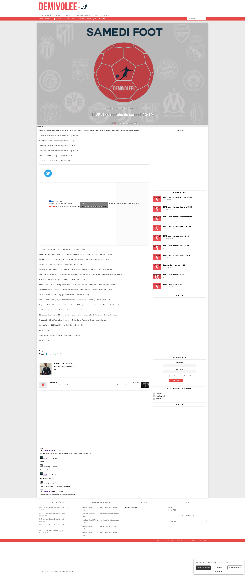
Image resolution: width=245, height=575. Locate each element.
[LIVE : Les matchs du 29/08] (157, 276)
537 (178, 209)
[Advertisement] (171, 6)
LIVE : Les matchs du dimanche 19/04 (177, 207)
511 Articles (69, 363)
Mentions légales (168, 541)
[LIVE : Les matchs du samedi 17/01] (157, 247)
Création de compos (102, 15)
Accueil (158, 541)
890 (178, 199)
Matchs (131, 108)
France (57, 15)
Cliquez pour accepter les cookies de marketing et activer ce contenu (94, 205)
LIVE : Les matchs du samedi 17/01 (176, 246)
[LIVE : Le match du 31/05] (157, 286)
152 (179, 248)
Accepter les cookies (203, 567)
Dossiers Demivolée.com (83, 15)
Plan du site (203, 541)
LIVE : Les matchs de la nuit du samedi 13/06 (180, 197)
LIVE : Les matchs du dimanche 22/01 (177, 226)
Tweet (41, 353)
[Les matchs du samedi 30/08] (157, 267)
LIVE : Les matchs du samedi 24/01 (176, 236)
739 (178, 219)
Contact (179, 541)
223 (179, 228)
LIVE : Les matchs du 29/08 (173, 275)
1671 (180, 257)
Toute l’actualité (45, 15)
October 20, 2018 (133, 204)
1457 (178, 286)
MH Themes (70, 571)
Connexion (171, 507)
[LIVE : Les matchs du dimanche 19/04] (157, 209)
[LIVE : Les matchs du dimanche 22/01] (157, 228)
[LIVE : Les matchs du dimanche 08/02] (157, 218)
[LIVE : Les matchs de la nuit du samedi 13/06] (157, 199)
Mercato (68, 15)
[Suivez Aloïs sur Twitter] (55, 370)
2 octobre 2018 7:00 (113, 108)
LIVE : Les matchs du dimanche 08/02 (177, 217)
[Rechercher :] (196, 19)
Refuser (219, 567)
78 (178, 277)
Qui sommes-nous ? (191, 541)
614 (138, 108)
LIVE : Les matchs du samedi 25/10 (176, 255)
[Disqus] (94, 419)
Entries (172, 510)
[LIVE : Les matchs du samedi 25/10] (157, 257)
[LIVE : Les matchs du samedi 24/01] (157, 238)
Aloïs (123, 108)
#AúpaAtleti (73, 206)
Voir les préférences (235, 567)
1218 (178, 267)
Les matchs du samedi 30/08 (174, 265)
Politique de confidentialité (211, 571)
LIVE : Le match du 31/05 (172, 284)
